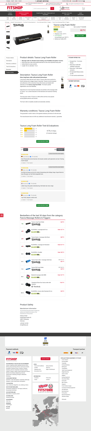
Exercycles (64, 380)
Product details (10, 57)
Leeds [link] (12, 379)
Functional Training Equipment (29, 22)
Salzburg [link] (23, 385)
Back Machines (65, 391)
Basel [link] (7, 393)
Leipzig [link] (15, 371)
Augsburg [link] (12, 365)
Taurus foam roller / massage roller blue (41, 260)
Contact (20, 0)
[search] (52, 8)
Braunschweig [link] (13, 366)
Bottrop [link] (8, 366)
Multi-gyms (64, 366)
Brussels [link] (12, 397)
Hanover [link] (12, 369)
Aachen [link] (7, 365)
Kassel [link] (26, 369)
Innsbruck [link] (11, 385)
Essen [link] (17, 368)
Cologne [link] (12, 371)
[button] (8, 26)
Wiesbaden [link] (23, 374)
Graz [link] (7, 385)
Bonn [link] (27, 365)
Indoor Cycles (65, 373)
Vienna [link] (26, 385)
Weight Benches (65, 372)
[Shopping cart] (84, 8)
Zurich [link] (18, 393)
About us (48, 367)
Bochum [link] (23, 365)
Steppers (64, 384)
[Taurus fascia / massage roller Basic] (28, 238)
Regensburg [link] (18, 373)
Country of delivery (66, 0)
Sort (25, 149)
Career (16, 0)
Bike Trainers (64, 382)
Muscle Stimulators (66, 394)
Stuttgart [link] (19, 374)
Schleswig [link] (14, 374)
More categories (81, 14)
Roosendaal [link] (8, 390)
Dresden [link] (27, 366)
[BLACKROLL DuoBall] (28, 253)
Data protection (49, 365)
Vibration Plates (65, 396)
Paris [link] (9, 401)
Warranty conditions (11, 63)
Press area (48, 377)
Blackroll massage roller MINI (38, 275)
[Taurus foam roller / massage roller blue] (28, 261)
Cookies (36, 367)
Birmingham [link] (16, 379)
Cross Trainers (65, 359)
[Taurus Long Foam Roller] (28, 223)
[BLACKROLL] (35, 232)
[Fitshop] (15, 8)
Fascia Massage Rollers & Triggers (44, 22)
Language (74, 0)
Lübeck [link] (19, 371)
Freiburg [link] (25, 368)
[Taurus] (18, 25)
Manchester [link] (16, 381)
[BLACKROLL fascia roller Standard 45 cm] (28, 292)
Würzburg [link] (8, 376)
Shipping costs (37, 369)
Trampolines (64, 368)
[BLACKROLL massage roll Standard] (28, 246)
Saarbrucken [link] (9, 374)
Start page (7, 22)
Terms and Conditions (39, 365)
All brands (64, 399)
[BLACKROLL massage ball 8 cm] (28, 231)
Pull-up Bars (64, 393)
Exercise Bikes (65, 361)
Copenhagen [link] (9, 404)
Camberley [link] (22, 379)
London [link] (12, 381)
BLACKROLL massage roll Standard (40, 244)
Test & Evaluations (10, 66)
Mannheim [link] (23, 371)
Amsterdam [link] (8, 388)
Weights (63, 375)
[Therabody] (35, 287)
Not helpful (30, 163)
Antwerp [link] (8, 397)
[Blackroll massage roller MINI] (28, 276)
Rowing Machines (66, 365)
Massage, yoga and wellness (67, 14)
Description (9, 60)
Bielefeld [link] (19, 365)
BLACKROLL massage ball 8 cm (39, 229)
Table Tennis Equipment (67, 370)
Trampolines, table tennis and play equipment (45, 14)
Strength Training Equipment (24, 14)
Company (8, 0)
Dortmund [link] (23, 366)
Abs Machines (65, 389)
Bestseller (8, 69)
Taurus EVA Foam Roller (37, 267)
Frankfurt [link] (21, 368)
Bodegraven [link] (14, 388)
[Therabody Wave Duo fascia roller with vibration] (28, 284)
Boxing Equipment (66, 377)
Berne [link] (10, 393)
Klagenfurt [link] (16, 385)
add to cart (80, 35)
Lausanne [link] (14, 393)
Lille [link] (7, 401)
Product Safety (10, 72)
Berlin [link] (16, 365)
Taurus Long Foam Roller (37, 222)
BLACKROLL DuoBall (36, 252)
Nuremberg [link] (12, 373)
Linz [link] (19, 385)
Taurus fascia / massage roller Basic (40, 237)
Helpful (24, 163)
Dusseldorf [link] (8, 368)
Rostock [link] (23, 373)
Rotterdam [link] (14, 390)
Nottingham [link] (22, 381)
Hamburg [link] (8, 369)
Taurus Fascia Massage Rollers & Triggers (60, 22)
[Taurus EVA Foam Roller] (28, 269)
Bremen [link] (18, 366)
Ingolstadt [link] (17, 369)
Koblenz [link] (8, 371)
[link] (70, 86)
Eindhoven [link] (25, 388)
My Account (80, 0)
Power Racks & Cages (66, 386)
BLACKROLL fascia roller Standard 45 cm (41, 291)
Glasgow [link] (8, 381)
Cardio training (10, 14)
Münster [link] (8, 373)
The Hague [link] (19, 388)
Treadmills (64, 363)
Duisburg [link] (13, 368)
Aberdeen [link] (8, 379)
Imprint (12, 0)
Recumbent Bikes (65, 379)
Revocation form (38, 371)
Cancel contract (45, 358)
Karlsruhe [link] (22, 369)
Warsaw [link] (8, 408)
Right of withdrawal (50, 369)
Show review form (42, 141)
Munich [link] (28, 371)
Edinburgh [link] (27, 379)
